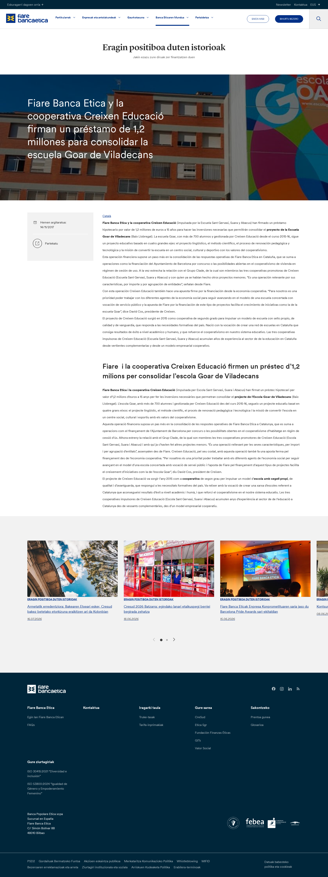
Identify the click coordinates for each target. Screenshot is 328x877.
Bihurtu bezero (289, 18)
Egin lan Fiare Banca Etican (45, 717)
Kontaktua (300, 4)
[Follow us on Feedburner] (298, 689)
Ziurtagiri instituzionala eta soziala (105, 867)
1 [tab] (160, 639)
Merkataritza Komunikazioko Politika (148, 861)
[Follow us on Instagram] (281, 689)
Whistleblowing (187, 861)
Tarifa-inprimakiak (151, 725)
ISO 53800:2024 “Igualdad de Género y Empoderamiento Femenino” (47, 788)
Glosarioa (257, 725)
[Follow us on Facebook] (273, 689)
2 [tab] (166, 639)
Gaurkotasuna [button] (135, 17)
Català (106, 216)
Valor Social (203, 748)
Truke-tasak (147, 717)
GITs (198, 740)
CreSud (200, 717)
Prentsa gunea (260, 717)
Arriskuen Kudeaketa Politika (150, 867)
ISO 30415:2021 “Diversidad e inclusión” (47, 773)
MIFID (206, 861)
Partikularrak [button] (63, 17)
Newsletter (283, 4)
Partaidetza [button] (202, 17)
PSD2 (31, 861)
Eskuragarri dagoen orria (23, 4)
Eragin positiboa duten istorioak (52, 599)
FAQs (31, 725)
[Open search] (318, 19)
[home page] (27, 18)
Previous (153, 639)
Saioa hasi (258, 18)
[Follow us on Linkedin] (290, 689)
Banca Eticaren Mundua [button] (170, 17)
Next (174, 640)
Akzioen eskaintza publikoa (102, 861)
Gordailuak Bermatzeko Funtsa (59, 861)
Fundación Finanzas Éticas (212, 732)
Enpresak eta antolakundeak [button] (99, 17)
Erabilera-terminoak (187, 867)
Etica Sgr (201, 725)
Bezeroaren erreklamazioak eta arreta (52, 867)
